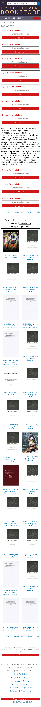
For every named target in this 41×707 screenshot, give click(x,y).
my (8, 18)
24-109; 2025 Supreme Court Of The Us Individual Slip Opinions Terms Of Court (30, 326)
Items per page (17, 226)
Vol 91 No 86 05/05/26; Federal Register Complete (30, 491)
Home (3, 22)
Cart (37, 18)
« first (7, 212)
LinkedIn (30, 702)
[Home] (20, 13)
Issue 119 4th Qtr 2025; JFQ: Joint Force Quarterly (30, 459)
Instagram (20, 702)
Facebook (14, 702)
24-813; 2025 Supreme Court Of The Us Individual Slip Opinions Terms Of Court (10, 629)
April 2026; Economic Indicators (11, 393)
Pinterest (27, 702)
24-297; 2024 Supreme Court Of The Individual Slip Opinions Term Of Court (30, 629)
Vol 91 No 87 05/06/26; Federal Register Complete (30, 588)
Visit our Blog (20, 699)
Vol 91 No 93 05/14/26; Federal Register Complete (30, 394)
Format (8, 220)
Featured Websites (20, 691)
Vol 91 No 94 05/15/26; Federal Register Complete (10, 427)
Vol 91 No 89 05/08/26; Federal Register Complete (30, 523)
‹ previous (18, 212)
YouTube (24, 702)
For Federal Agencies (20, 687)
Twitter (17, 702)
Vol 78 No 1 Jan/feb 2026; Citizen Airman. (11, 256)
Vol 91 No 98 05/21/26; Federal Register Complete (10, 289)
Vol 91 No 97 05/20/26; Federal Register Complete (30, 257)
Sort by (13, 223)
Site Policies (20, 674)
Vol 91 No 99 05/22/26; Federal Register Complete (30, 289)
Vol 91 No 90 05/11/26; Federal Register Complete (10, 556)
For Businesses (20, 684)
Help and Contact (20, 677)
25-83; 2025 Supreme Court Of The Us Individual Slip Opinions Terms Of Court (10, 326)
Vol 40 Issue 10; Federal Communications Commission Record (10, 491)
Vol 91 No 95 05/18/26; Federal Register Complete (30, 427)
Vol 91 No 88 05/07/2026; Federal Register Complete (10, 523)
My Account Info (20, 681)
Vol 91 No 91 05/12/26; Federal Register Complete (30, 556)
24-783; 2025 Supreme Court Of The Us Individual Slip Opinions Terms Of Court (10, 592)
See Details (20, 655)
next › (29, 212)
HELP (20, 18)
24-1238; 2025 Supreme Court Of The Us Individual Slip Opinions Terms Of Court (10, 362)
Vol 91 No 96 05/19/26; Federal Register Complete (10, 459)
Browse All (11, 22)
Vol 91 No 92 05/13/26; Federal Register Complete (30, 358)
